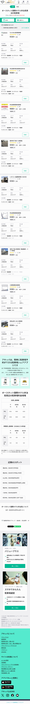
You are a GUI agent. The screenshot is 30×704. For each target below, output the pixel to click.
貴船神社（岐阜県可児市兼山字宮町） (13, 473)
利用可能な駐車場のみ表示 (10, 28)
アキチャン (4, 650)
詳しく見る (15, 566)
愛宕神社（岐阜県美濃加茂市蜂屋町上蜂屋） (14, 483)
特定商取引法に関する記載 (8, 669)
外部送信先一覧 (5, 673)
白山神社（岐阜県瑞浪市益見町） (11, 478)
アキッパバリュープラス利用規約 (10, 664)
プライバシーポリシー (7, 666)
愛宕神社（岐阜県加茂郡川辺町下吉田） (13, 497)
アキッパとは (4, 637)
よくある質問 (4, 660)
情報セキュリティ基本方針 (8, 671)
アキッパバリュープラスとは (8, 645)
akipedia (3, 652)
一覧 (12, 7)
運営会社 (3, 648)
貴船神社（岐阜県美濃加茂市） (11, 488)
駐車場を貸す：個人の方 (7, 641)
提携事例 (3, 639)
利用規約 (3, 662)
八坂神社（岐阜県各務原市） (10, 493)
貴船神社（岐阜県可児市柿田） (11, 468)
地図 (17, 7)
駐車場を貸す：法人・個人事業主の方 (11, 643)
